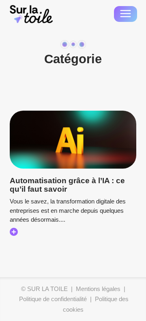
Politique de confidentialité (53, 298)
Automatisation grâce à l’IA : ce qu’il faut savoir (67, 184)
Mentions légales (98, 288)
